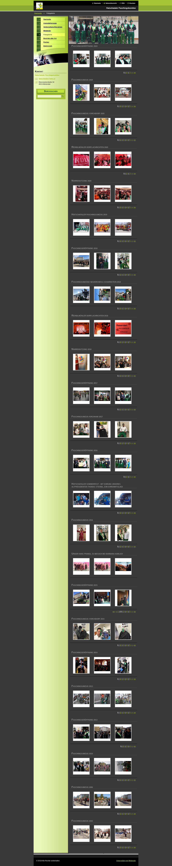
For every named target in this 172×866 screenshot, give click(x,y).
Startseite (97, 3)
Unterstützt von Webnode (126, 861)
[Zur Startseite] (39, 7)
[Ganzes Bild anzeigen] (81, 59)
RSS (123, 3)
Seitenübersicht (111, 3)
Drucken (132, 3)
